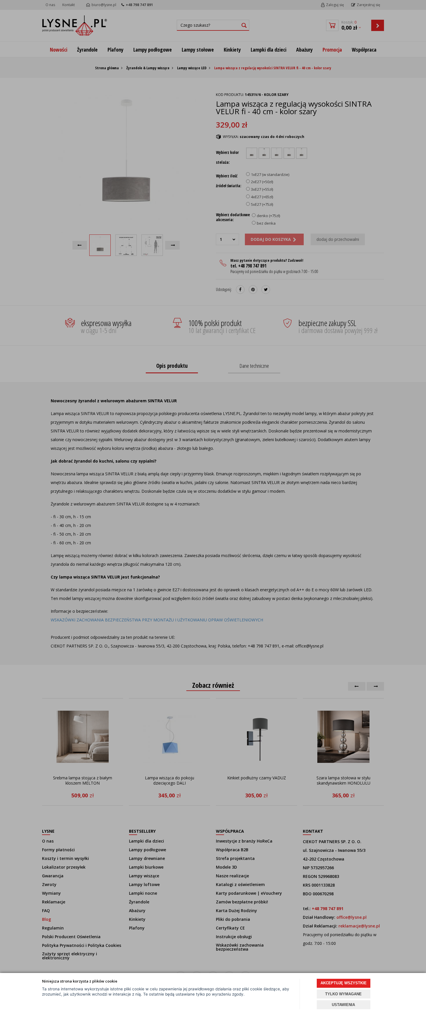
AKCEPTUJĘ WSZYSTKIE (344, 983)
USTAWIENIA (343, 1005)
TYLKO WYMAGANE (343, 994)
